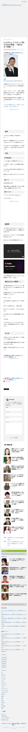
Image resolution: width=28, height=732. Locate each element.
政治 (2, 698)
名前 (7, 407)
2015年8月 (3, 663)
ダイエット (3, 684)
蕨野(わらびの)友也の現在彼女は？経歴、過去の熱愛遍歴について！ (17, 468)
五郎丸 (2, 694)
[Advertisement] (14, 22)
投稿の (4, 715)
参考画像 (6, 319)
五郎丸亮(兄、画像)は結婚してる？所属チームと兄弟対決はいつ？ (17, 578)
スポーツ (3, 682)
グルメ (2, 680)
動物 (2, 696)
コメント (8, 422)
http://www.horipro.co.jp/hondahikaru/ (13, 80)
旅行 (2, 700)
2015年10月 (4, 659)
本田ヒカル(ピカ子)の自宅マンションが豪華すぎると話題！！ (17, 502)
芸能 (2, 708)
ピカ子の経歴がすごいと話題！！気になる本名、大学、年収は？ (17, 511)
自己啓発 (3, 706)
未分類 (2, 702)
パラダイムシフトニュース (11, 5)
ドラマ (2, 686)
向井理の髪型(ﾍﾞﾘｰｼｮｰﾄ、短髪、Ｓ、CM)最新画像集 (17, 520)
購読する (5, 550)
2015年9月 (3, 661)
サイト (7, 417)
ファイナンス (4, 688)
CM (2, 673)
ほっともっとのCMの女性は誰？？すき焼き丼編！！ (17, 476)
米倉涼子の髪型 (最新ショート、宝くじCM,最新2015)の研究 (17, 459)
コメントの (5, 717)
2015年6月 (3, 667)
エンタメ (8, 381)
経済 (2, 704)
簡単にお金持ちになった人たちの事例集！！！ (12, 634)
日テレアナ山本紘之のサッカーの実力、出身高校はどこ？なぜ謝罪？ (16, 543)
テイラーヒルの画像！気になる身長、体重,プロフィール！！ (17, 485)
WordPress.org (4, 719)
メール (7, 412)
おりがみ (3, 675)
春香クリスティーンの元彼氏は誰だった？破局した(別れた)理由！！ (17, 450)
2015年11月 (4, 657)
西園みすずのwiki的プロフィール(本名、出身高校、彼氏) (17, 529)
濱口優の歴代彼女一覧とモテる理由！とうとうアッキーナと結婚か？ (17, 494)
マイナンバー (4, 692)
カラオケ (3, 678)
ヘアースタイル (4, 690)
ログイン (3, 713)
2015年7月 (3, 665)
